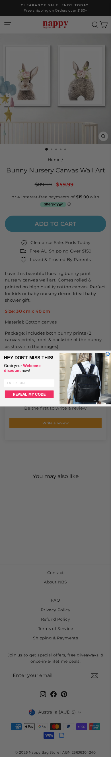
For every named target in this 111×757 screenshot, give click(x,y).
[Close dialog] (108, 354)
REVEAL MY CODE (29, 394)
